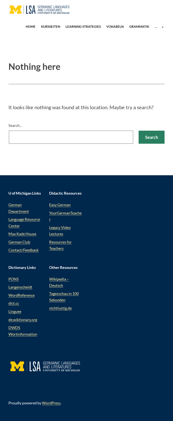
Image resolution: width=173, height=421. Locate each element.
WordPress (51, 403)
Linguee (14, 311)
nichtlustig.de (60, 308)
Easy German (60, 204)
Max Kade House (22, 233)
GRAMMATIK (139, 26)
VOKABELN (115, 26)
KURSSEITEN (50, 26)
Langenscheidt (20, 287)
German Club (19, 242)
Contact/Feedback (23, 250)
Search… (15, 125)
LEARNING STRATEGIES (83, 26)
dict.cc (13, 303)
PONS (13, 279)
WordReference (21, 295)
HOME (30, 26)
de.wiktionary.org (22, 319)
